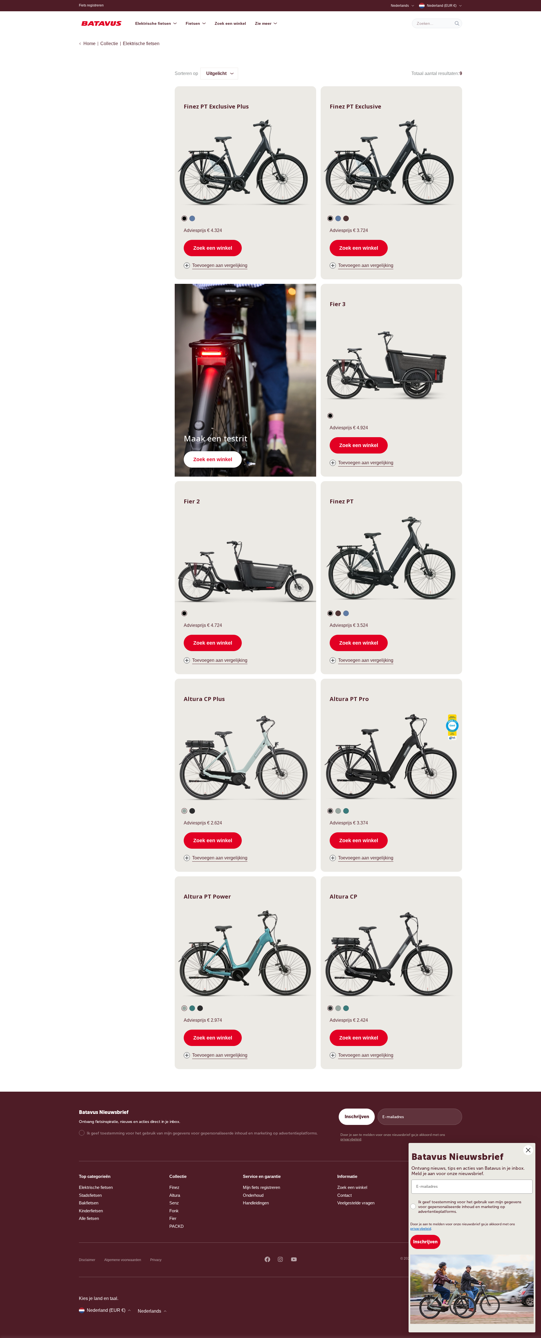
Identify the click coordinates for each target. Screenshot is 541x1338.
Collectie (109, 43)
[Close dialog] (528, 1150)
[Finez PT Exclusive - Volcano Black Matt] (330, 218)
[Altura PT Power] (245, 955)
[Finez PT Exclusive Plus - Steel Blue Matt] (192, 218)
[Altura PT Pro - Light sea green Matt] (346, 811)
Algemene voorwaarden (122, 1260)
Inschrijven (357, 1116)
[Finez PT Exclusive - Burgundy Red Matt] (346, 218)
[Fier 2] (245, 560)
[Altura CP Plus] (245, 757)
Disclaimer (87, 1260)
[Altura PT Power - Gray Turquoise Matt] (184, 1008)
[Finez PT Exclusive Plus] (245, 165)
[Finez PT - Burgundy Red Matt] (338, 613)
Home (89, 43)
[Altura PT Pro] (391, 757)
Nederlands (400, 5)
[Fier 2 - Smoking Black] (184, 613)
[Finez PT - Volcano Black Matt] (330, 613)
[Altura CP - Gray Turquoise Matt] (338, 1008)
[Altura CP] (391, 955)
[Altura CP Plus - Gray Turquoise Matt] (184, 811)
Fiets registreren (91, 5)
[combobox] (437, 23)
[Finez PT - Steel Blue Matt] (346, 613)
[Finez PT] (391, 560)
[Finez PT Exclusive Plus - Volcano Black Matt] (184, 218)
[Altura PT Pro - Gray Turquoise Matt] (338, 811)
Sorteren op (186, 73)
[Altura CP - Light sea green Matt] (346, 1008)
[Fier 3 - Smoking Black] (330, 416)
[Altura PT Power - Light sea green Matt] (192, 1008)
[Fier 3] (391, 362)
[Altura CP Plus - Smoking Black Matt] (192, 811)
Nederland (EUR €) (441, 6)
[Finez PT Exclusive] (391, 165)
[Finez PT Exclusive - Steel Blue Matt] (338, 218)
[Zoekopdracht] (457, 23)
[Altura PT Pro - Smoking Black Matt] (330, 811)
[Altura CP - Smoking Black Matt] (330, 1008)
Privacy (155, 1260)
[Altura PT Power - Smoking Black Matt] (200, 1008)
